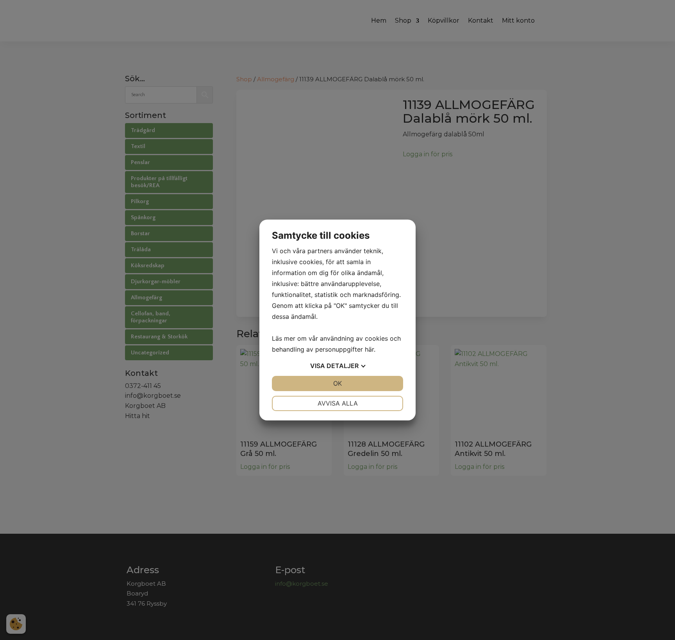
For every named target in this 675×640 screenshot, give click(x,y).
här (369, 349)
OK (337, 383)
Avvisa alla (338, 403)
